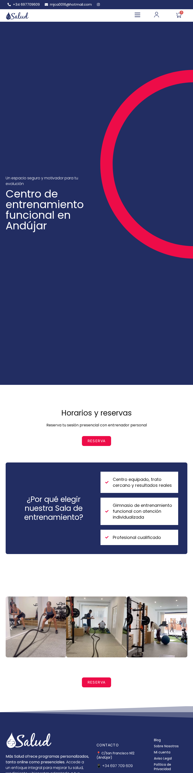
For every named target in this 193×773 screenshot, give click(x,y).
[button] (137, 15)
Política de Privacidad (162, 766)
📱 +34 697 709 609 (114, 766)
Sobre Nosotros (166, 746)
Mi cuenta (162, 752)
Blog (157, 740)
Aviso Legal (163, 758)
